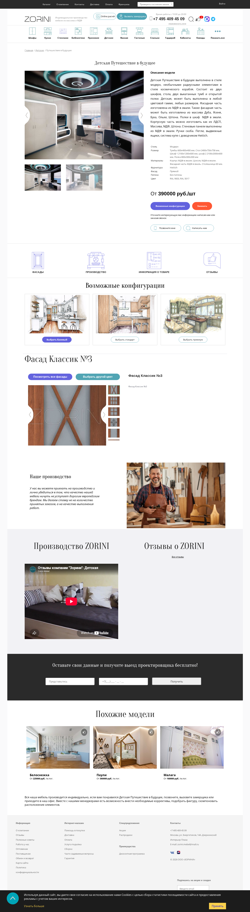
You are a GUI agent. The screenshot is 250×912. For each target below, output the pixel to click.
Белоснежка (39, 775)
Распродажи (125, 834)
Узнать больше (34, 906)
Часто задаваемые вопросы (79, 853)
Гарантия (69, 858)
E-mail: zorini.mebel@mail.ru (184, 844)
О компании (62, 4)
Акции (122, 830)
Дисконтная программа (132, 853)
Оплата (109, 4)
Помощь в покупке (74, 830)
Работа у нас (22, 844)
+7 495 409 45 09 (178, 830)
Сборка (68, 848)
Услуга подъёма (72, 844)
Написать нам (199, 228)
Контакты (79, 4)
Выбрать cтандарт (125, 339)
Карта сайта (22, 862)
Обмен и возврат (25, 858)
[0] (198, 21)
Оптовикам (22, 848)
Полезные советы (25, 839)
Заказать (202, 206)
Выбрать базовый (57, 339)
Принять (217, 906)
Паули (102, 775)
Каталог (47, 4)
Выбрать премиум (193, 339)
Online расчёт (108, 16)
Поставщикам (23, 853)
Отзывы (20, 834)
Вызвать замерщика (135, 16)
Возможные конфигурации (170, 206)
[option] (67, 415)
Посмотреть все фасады (50, 376)
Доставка (94, 4)
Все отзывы (178, 556)
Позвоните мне (167, 228)
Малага (170, 775)
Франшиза (124, 4)
